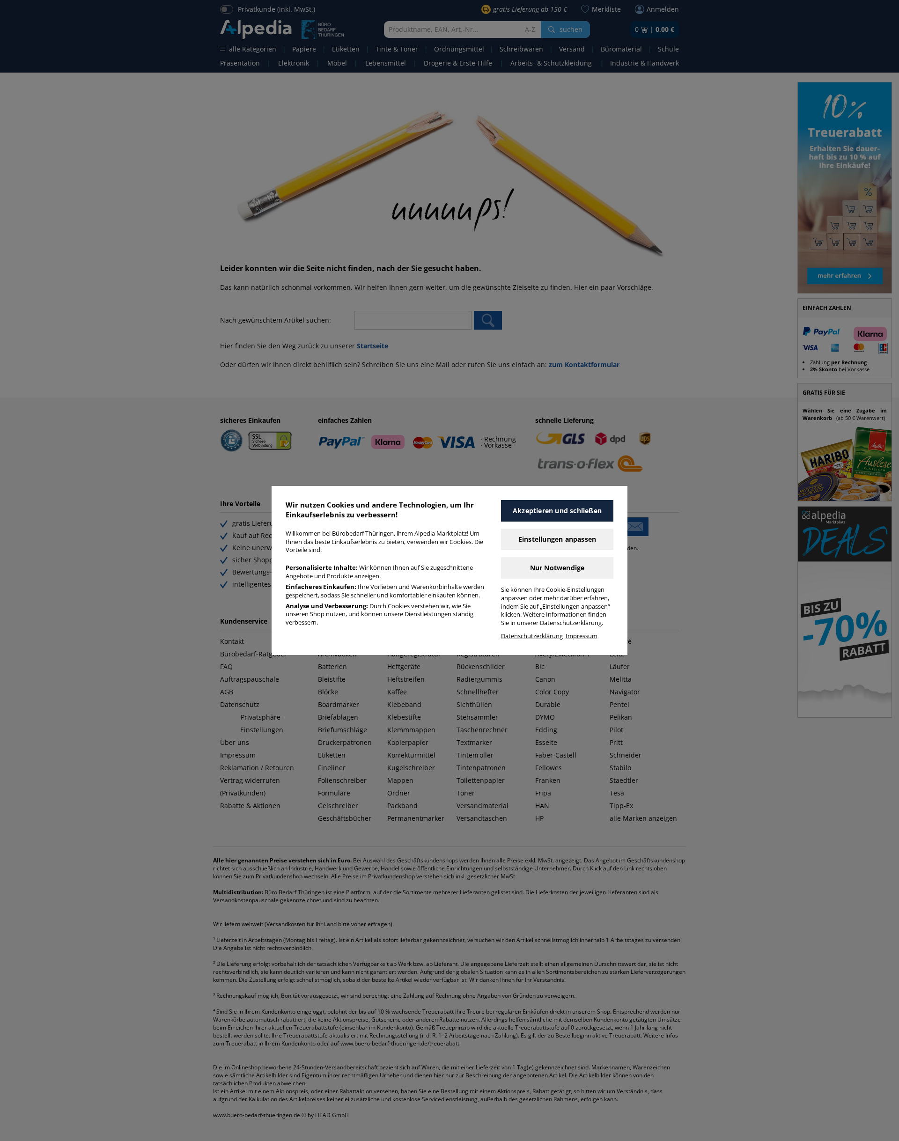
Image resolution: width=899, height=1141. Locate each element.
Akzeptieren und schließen (557, 510)
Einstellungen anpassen (557, 539)
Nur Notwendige (557, 567)
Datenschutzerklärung (532, 636)
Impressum (581, 636)
